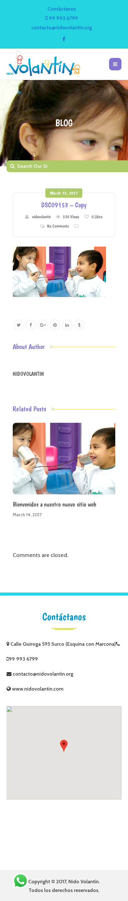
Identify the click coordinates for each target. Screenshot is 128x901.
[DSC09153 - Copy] (59, 271)
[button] (64, 746)
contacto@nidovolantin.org (61, 28)
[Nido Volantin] (44, 64)
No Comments (58, 226)
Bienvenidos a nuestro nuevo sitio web (54, 504)
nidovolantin (41, 216)
